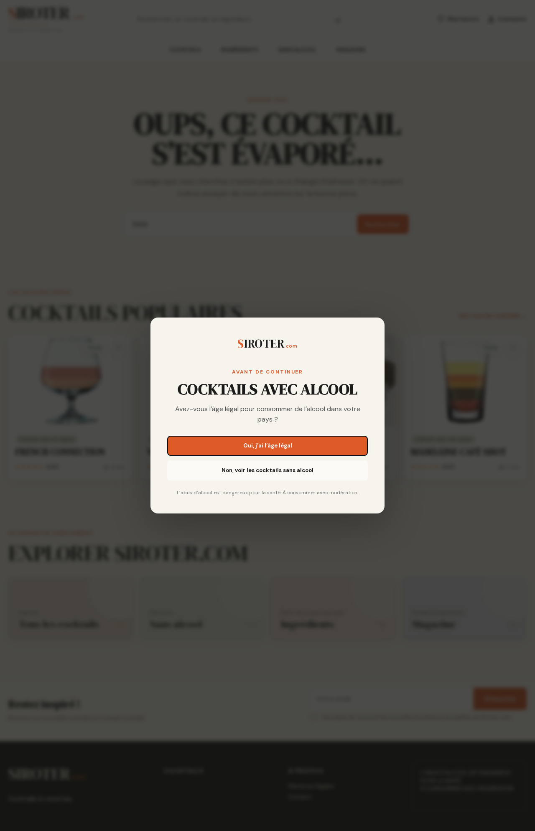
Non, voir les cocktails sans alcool (267, 470)
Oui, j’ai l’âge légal (267, 445)
